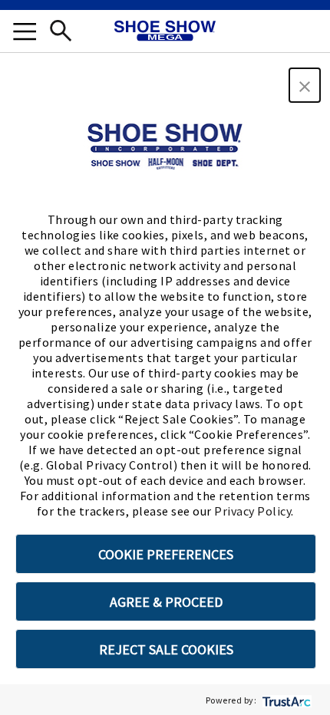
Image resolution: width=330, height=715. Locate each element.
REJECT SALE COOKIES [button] (166, 649)
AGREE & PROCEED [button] (166, 602)
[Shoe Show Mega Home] (165, 32)
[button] (304, 85)
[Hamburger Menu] (24, 33)
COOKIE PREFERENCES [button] (165, 554)
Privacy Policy (252, 511)
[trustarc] (285, 700)
